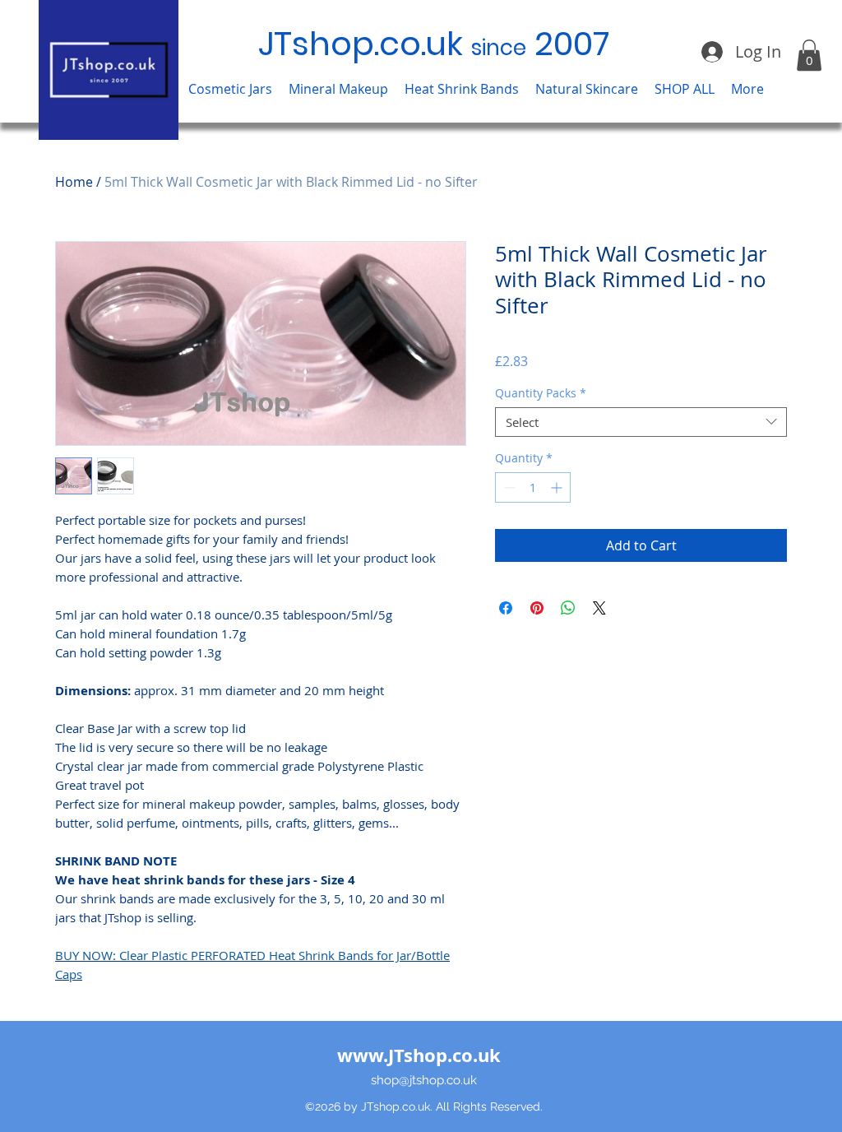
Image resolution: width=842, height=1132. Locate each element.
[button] (230, 89)
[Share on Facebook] (506, 608)
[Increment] (558, 487)
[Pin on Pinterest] (537, 608)
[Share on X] (599, 608)
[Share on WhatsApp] (568, 608)
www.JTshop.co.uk (419, 1055)
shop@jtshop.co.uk (424, 1080)
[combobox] (641, 422)
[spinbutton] (533, 487)
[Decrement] (507, 487)
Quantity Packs (540, 394)
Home (74, 182)
